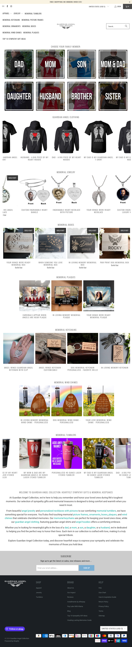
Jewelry (39, 593)
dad (67, 527)
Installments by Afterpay (76, 602)
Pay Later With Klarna (75, 606)
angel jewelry (28, 510)
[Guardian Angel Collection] (66, 26)
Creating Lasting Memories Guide (79, 620)
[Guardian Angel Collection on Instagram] (11, 6)
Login (119, 6)
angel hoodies (83, 522)
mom (74, 527)
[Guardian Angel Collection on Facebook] (7, 6)
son (81, 527)
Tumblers (39, 597)
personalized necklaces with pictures (59, 510)
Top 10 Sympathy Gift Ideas (77, 616)
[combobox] (117, 26)
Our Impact (71, 593)
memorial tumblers (106, 510)
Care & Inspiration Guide (107, 597)
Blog (69, 611)
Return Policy (103, 602)
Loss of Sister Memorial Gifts (113, 96)
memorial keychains (64, 518)
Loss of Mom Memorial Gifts (50, 64)
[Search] (126, 26)
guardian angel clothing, (27, 522)
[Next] (127, 142)
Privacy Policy (104, 606)
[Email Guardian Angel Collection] (3, 6)
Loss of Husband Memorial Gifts (50, 96)
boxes (104, 514)
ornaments (94, 514)
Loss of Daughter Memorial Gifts (19, 96)
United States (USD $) (97, 6)
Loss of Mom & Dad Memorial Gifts (113, 64)
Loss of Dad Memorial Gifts (19, 64)
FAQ (100, 588)
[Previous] (5, 142)
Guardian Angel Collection (19, 638)
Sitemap (102, 616)
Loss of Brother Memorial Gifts (81, 96)
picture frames (80, 514)
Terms (101, 611)
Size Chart (102, 593)
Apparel (39, 588)
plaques (113, 514)
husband (105, 527)
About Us (70, 588)
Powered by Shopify (12, 641)
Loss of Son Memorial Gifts (81, 64)
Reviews (70, 597)
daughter (90, 527)
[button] (7, 13)
